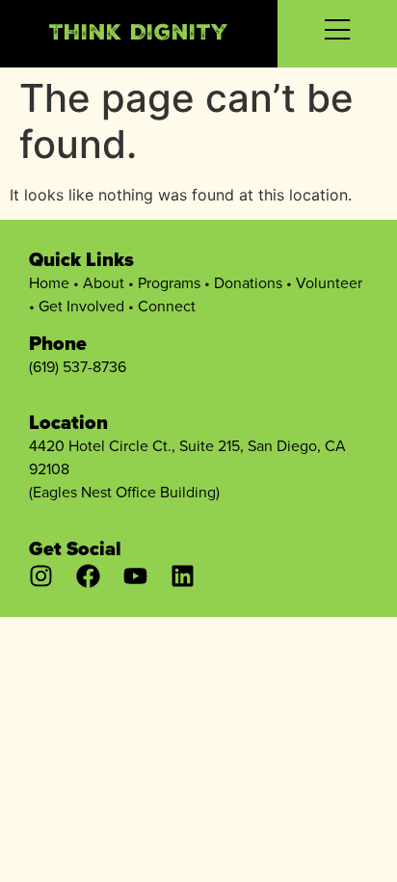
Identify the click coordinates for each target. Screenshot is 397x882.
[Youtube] (135, 576)
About (103, 283)
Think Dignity (138, 34)
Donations (248, 283)
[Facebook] (88, 576)
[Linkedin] (183, 576)
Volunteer (329, 283)
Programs (169, 283)
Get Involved (81, 306)
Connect (167, 306)
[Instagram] (41, 576)
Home (49, 283)
